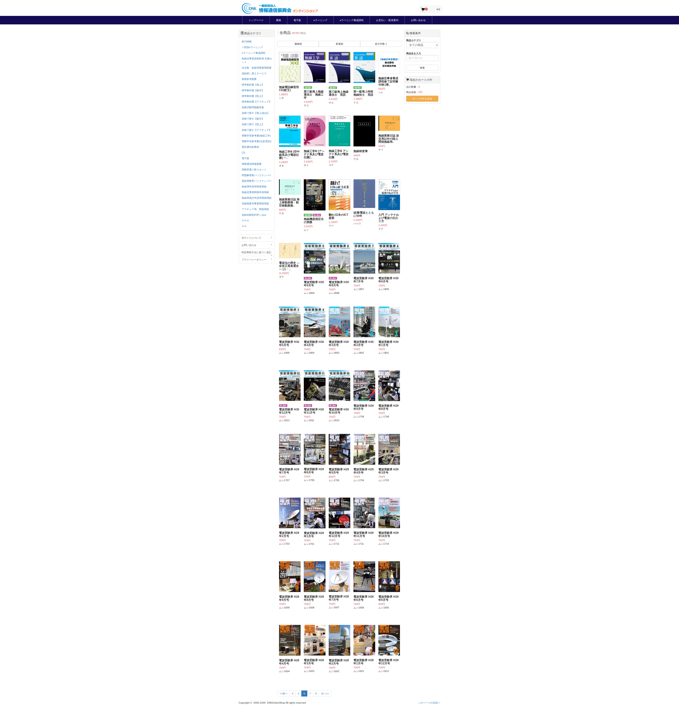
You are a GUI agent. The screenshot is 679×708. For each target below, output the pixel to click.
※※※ (245, 220)
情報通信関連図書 (252, 164)
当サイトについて (251, 237)
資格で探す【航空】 (253, 118)
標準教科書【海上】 (253, 84)
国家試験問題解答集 (253, 107)
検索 (422, 67)
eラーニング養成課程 (352, 20)
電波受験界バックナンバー (256, 180)
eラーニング (320, 20)
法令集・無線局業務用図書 (256, 67)
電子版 (297, 20)
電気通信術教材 (250, 147)
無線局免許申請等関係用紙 (256, 197)
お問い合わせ (418, 20)
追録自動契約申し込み (254, 214)
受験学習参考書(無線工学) (256, 135)
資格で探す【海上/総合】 (256, 113)
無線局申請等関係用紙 (254, 186)
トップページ (256, 20)
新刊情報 (247, 41)
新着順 (339, 43)
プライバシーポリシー (254, 259)
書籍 (278, 20)
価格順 (298, 43)
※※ (244, 226)
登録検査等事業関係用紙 (255, 203)
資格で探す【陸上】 (253, 124)
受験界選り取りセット (254, 169)
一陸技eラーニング (252, 47)
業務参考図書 (249, 79)
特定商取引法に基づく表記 (256, 252)
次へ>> (325, 693)
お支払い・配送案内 (387, 20)
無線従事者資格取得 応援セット (257, 60)
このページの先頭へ (429, 702)
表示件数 (380, 43)
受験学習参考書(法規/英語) (256, 141)
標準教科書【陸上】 (253, 96)
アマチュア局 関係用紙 (255, 209)
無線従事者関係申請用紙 (255, 192)
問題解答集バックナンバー (256, 175)
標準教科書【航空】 (253, 90)
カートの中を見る (422, 98)
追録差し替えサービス (254, 73)
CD (243, 152)
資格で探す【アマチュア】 (256, 130)
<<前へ (284, 693)
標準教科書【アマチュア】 (256, 101)
